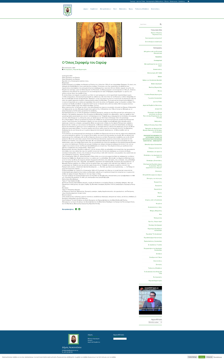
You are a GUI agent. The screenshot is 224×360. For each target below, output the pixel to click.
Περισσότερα (218, 357)
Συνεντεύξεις (155, 9)
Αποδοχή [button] (201, 357)
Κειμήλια (159, 203)
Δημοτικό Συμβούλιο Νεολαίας (152, 105)
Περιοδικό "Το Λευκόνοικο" (154, 234)
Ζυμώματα (158, 185)
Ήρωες (131, 9)
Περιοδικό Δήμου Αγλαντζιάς (153, 237)
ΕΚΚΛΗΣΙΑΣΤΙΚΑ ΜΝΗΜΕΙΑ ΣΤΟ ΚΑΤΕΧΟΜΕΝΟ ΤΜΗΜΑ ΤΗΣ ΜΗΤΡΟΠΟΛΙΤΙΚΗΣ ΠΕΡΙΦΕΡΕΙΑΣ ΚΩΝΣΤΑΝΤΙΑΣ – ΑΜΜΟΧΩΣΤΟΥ (152, 138)
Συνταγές (159, 264)
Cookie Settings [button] (192, 357)
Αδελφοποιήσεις (105, 9)
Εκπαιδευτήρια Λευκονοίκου (153, 144)
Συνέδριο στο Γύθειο (155, 257)
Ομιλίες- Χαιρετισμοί (155, 221)
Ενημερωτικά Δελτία (155, 148)
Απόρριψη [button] (209, 357)
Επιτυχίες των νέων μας (154, 178)
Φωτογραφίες (68, 69)
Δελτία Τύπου (141, 1)
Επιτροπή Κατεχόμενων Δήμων (152, 175)
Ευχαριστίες (158, 182)
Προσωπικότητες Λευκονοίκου (153, 241)
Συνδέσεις (182, 1)
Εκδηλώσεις (123, 9)
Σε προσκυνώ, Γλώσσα (155, 245)
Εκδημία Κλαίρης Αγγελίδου (153, 125)
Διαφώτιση (158, 109)
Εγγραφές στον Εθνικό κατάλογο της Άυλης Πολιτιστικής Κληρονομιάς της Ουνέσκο (152, 115)
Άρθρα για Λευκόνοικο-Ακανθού (152, 80)
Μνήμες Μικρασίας (156, 211)
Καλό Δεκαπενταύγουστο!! (153, 38)
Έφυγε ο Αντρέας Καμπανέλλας (156, 33)
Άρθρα (160, 76)
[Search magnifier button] (160, 24)
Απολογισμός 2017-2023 (154, 73)
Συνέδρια (159, 254)
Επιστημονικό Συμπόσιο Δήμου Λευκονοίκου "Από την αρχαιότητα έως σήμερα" (153, 165)
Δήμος (85, 9)
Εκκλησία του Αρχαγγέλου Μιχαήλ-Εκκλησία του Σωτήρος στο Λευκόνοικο (152, 130)
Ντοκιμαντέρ (158, 218)
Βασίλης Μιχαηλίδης (155, 87)
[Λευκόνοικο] (69, 10)
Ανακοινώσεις (157, 69)
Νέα (114, 9)
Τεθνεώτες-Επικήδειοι (142, 9)
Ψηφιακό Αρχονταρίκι (80, 69)
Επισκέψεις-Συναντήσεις (154, 160)
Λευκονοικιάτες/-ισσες (155, 207)
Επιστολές (158, 171)
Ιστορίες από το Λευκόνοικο (153, 200)
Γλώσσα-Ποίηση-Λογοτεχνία (153, 94)
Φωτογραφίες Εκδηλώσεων (154, 1)
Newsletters (158, 57)
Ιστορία (159, 196)
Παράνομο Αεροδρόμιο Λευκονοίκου (155, 229)
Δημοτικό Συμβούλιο (94, 342)
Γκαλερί (132, 1)
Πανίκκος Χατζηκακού (155, 225)
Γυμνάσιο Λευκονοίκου (155, 98)
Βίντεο (167, 1)
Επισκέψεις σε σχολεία (154, 151)
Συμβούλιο (93, 9)
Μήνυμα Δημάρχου (93, 338)
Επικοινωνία (173, 1)
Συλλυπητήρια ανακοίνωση (153, 41)
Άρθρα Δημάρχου (156, 84)
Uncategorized (158, 60)
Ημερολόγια (158, 189)
